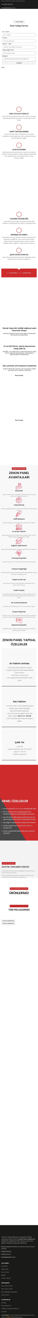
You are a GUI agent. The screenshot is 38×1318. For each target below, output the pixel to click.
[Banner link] (19, 1003)
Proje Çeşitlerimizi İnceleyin (19, 906)
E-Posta (4, 38)
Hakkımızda (4, 1269)
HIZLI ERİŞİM (5, 1263)
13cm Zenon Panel (6, 1289)
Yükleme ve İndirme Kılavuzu (10, 1308)
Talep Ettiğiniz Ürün (8, 50)
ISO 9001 (3, 1312)
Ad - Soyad (5, 32)
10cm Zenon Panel (7, 1286)
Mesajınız (5, 56)
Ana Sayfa (4, 1266)
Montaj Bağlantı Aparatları (9, 1292)
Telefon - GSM (6, 44)
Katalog (3, 1303)
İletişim (3, 1275)
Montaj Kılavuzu (6, 1306)
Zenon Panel (5, 1272)
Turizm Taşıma (6, 1278)
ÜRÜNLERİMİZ (5, 1283)
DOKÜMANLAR (5, 1300)
